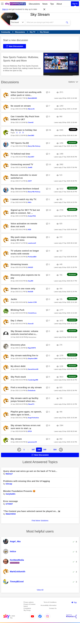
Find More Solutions (40, 521)
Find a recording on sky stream (26, 387)
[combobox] (45, 22)
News (45, 4)
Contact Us (52, 608)
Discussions (34, 4)
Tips (52, 4)
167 (33, 449)
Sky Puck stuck (18, 377)
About (59, 4)
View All (40, 590)
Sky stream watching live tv (24, 355)
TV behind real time (20, 154)
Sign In (75, 4)
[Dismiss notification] (44, 9)
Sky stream (16, 439)
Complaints (27, 608)
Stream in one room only (23, 288)
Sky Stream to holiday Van (24, 130)
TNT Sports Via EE (20, 143)
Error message (10, 501)
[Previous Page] (19, 450)
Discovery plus (18, 345)
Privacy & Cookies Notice (29, 605)
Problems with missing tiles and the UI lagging (26, 481)
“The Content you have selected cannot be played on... (30, 511)
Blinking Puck (17, 310)
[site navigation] (2, 4)
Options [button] (71, 82)
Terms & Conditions (50, 602)
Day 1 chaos (17, 320)
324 (54, 449)
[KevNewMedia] (14, 564)
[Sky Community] (15, 3)
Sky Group (27, 610)
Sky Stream (40, 14)
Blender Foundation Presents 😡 (19, 491)
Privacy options (29, 602)
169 (44, 449)
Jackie (14, 299)
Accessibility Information (48, 605)
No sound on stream (21, 106)
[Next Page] (61, 450)
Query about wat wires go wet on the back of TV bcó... (30, 471)
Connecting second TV (22, 164)
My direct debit (18, 366)
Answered (72, 142)
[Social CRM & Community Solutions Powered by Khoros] (71, 616)
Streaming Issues (19, 264)
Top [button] (75, 602)
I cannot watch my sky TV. (24, 199)
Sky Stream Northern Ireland (25, 189)
